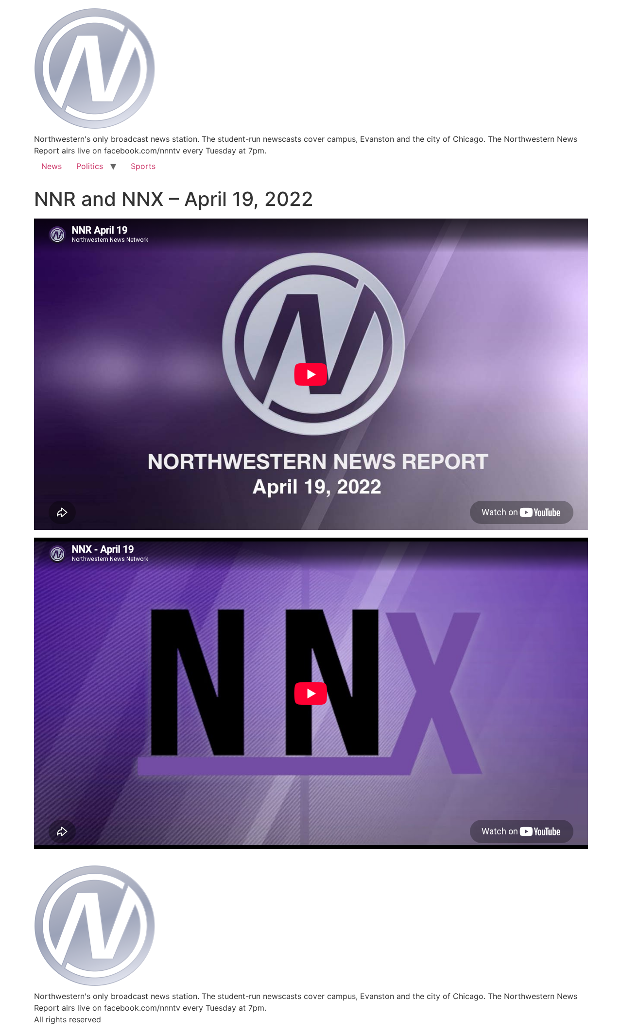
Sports (143, 166)
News (51, 166)
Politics (89, 166)
